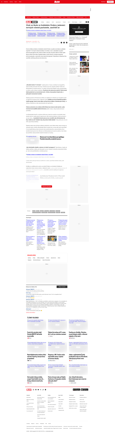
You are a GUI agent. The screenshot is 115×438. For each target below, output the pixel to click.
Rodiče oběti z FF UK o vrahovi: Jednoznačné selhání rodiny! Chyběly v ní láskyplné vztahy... (41, 247)
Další (80, 22)
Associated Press (36, 212)
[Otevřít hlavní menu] (2, 2)
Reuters (46, 211)
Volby (34, 257)
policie (42, 211)
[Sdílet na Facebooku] (60, 42)
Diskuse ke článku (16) (31, 286)
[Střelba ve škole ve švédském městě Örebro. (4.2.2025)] (38, 30)
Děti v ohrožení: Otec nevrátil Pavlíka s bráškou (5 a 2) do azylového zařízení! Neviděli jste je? (73, 71)
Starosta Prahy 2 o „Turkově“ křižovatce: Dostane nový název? (78, 38)
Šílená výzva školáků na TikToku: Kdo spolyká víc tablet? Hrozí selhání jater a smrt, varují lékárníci (41, 232)
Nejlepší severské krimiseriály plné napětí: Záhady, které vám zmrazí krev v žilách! (30, 229)
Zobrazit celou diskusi (30, 312)
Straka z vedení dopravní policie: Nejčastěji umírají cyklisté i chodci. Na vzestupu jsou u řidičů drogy (78, 45)
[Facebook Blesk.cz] (86, 22)
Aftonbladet (44, 212)
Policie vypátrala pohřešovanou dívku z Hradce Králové (73, 63)
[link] (33, 390)
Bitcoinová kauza (36, 260)
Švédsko (58, 211)
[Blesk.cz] (57, 2)
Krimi (69, 22)
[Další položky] (88, 17)
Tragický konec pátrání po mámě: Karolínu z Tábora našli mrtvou (73, 57)
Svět (53, 22)
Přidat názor (62, 286)
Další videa (71, 49)
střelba (58, 212)
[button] (76, 389)
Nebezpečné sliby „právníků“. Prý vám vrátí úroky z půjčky (52, 244)
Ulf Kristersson (52, 212)
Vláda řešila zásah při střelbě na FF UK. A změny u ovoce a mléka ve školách (62, 227)
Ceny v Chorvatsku (46, 260)
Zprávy (29, 257)
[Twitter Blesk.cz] (88, 22)
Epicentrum (58, 22)
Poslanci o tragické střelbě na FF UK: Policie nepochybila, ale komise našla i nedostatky (52, 231)
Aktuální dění (31, 255)
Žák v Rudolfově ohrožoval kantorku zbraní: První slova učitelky (62, 243)
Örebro (62, 212)
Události (48, 22)
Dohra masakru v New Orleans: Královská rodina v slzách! (30, 243)
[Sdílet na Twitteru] (63, 42)
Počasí (64, 22)
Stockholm (52, 211)
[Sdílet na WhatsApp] (66, 42)
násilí (34, 211)
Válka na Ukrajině (40, 257)
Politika (42, 22)
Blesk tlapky (74, 22)
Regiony (29, 260)
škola (38, 211)
